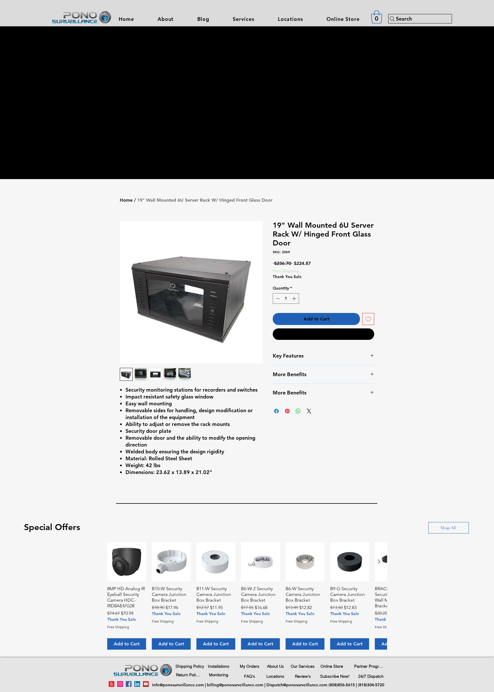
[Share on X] (309, 411)
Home (126, 200)
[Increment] (294, 299)
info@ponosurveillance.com (178, 684)
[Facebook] (129, 684)
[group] (247, 596)
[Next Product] (379, 561)
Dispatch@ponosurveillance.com (296, 684)
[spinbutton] (286, 299)
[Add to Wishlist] (368, 319)
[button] (243, 19)
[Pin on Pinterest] (287, 411)
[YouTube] (146, 684)
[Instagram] (120, 684)
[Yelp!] (111, 684)
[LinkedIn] (137, 684)
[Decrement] (277, 299)
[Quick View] (126, 561)
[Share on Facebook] (276, 411)
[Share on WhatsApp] (298, 411)
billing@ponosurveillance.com (235, 684)
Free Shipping (286, 270)
